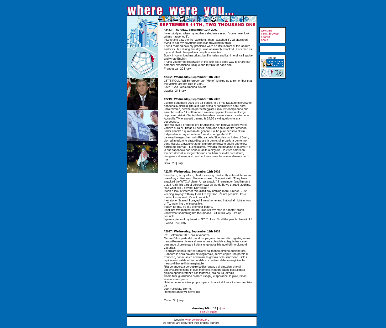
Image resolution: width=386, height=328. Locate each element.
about (264, 39)
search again (208, 311)
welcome (266, 30)
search (265, 36)
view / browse (270, 33)
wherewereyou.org (197, 319)
